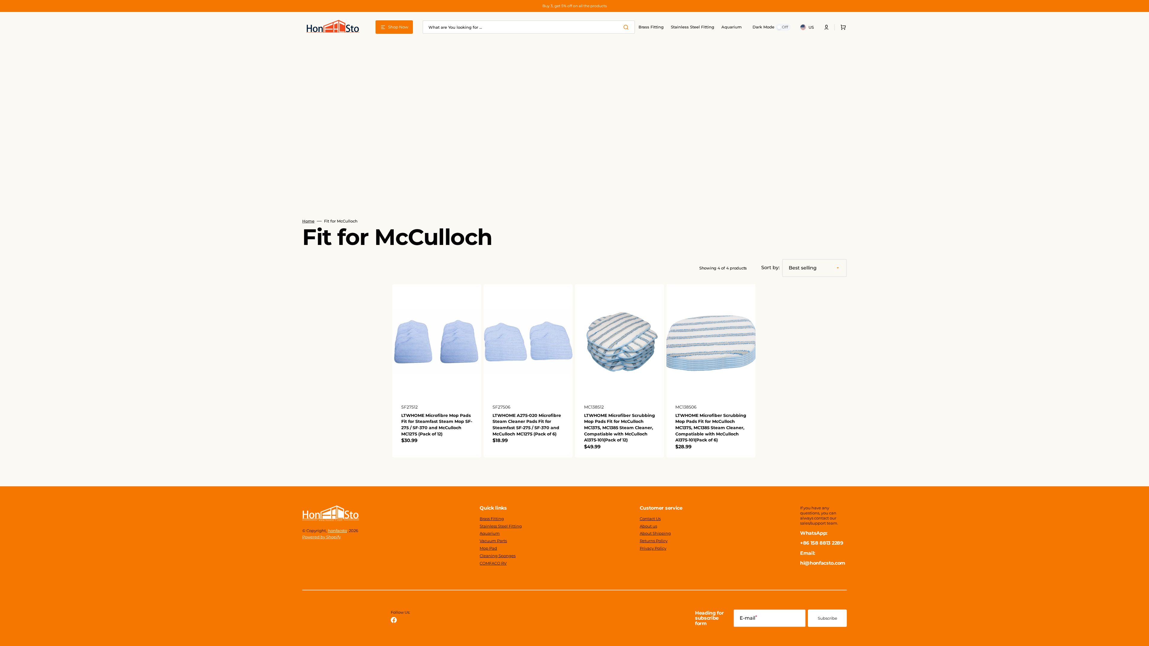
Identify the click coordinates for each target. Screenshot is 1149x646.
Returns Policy (654, 540)
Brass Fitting (492, 518)
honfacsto (337, 530)
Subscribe (827, 618)
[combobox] (528, 27)
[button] (826, 27)
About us (648, 526)
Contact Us (650, 518)
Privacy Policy (653, 548)
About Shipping (655, 533)
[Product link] (436, 371)
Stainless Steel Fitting (501, 526)
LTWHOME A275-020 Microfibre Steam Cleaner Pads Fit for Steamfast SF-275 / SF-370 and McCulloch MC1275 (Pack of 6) (527, 424)
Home (308, 221)
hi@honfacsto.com (822, 563)
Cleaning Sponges (498, 555)
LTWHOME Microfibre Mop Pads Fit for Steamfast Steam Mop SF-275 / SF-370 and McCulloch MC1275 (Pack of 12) (436, 424)
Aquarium (490, 533)
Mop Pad (488, 548)
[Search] (627, 27)
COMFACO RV (493, 563)
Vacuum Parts (493, 540)
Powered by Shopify (321, 536)
